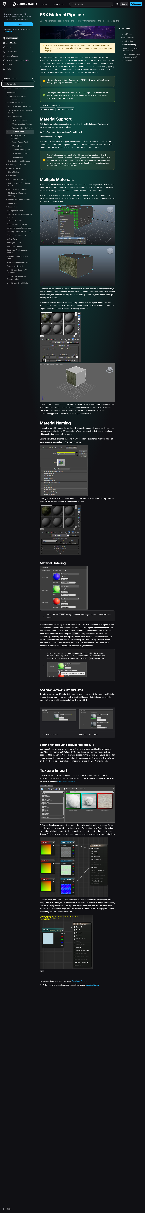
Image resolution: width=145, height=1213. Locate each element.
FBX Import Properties (66, 781)
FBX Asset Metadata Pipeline (21, 124)
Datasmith (12, 176)
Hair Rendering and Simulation (19, 161)
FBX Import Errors (16, 157)
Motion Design (12, 239)
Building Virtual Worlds (15, 211)
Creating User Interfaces (16, 235)
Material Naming (127, 41)
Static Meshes (13, 172)
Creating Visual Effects (15, 220)
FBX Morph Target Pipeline (20, 142)
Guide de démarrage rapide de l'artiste (20, 111)
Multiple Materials (127, 38)
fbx (42, 971)
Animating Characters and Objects (20, 231)
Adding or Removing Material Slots (131, 49)
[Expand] (5, 92)
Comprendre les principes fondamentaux (16, 97)
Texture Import (126, 61)
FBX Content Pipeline (16, 117)
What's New (11, 93)
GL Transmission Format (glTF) (19, 179)
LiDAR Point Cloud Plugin (17, 189)
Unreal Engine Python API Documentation (16, 278)
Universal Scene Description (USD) (19, 184)
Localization (12, 207)
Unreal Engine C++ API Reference (19, 283)
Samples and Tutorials (15, 266)
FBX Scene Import (16, 146)
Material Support (127, 34)
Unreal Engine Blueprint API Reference (17, 271)
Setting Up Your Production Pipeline (17, 251)
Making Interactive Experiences (19, 228)
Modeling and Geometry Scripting (17, 194)
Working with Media (14, 246)
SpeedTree (12, 203)
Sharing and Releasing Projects (18, 262)
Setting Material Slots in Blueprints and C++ (131, 55)
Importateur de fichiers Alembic (20, 106)
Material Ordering (129, 45)
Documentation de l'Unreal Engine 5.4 (17, 89)
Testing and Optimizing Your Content (17, 257)
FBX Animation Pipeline (18, 120)
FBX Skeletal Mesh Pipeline (20, 150)
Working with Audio (14, 243)
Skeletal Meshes (14, 168)
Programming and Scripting (17, 224)
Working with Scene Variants (19, 199)
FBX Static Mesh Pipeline (19, 153)
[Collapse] (5, 102)
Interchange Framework (17, 165)
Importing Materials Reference (18, 137)
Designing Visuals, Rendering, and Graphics (19, 215)
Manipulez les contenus (16, 102)
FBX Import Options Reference (21, 128)
